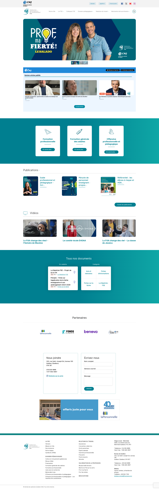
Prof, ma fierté (83, 470)
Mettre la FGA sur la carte (87, 468)
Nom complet (89, 361)
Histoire (47, 444)
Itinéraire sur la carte (56, 376)
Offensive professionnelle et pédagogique (58, 474)
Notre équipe (49, 450)
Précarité (82, 455)
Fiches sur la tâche (63, 287)
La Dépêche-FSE (63, 274)
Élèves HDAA (49, 461)
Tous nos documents (79, 258)
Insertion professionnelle (86, 452)
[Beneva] (91, 332)
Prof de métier (83, 472)
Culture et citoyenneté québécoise (56, 459)
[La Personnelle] (45, 332)
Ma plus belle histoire (85, 465)
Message (87, 376)
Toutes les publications (124, 204)
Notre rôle (52, 11)
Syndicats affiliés (50, 452)
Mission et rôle (49, 446)
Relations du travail (102, 11)
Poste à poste (113, 3)
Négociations (83, 476)
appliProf (102, 3)
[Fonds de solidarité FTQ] (68, 332)
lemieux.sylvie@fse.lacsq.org (123, 476)
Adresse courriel (90, 369)
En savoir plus (47, 149)
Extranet (92, 3)
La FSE (60, 11)
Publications (31, 170)
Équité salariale (83, 450)
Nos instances (49, 448)
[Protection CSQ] (113, 332)
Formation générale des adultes (55, 465)
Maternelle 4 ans (50, 472)
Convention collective (85, 446)
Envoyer (89, 388)
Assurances (82, 444)
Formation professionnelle (53, 468)
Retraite (81, 459)
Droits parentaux (84, 448)
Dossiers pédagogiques (85, 11)
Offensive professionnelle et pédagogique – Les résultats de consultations (60, 477)
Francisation (49, 463)
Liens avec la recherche (52, 470)
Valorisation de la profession (120, 11)
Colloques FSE (70, 11)
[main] (79, 226)
